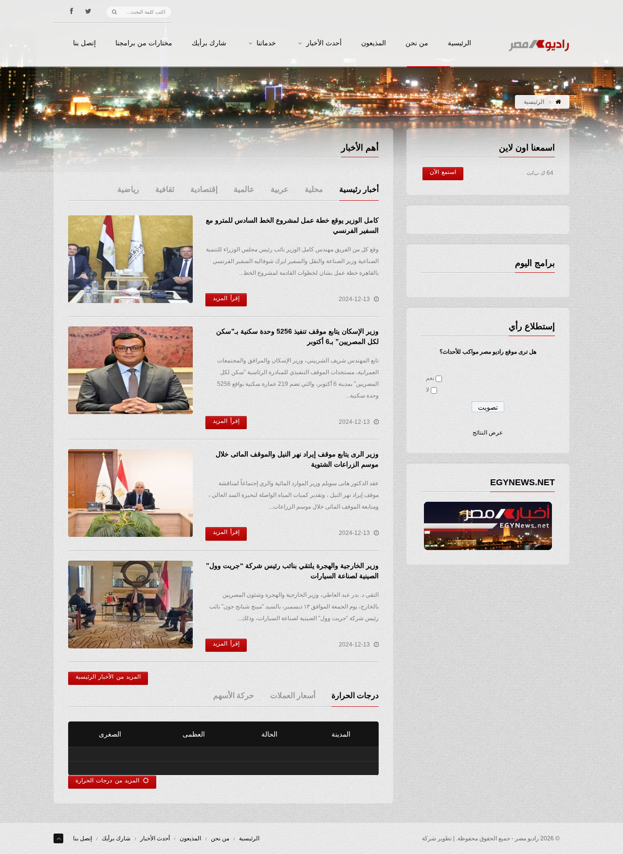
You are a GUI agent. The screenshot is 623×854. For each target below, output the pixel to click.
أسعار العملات (292, 695)
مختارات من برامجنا (143, 43)
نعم (430, 378)
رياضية (128, 189)
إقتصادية (204, 189)
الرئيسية (459, 43)
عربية (280, 189)
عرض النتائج (488, 432)
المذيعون (373, 43)
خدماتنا (266, 43)
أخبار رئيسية (359, 189)
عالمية (244, 189)
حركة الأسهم (233, 695)
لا (427, 389)
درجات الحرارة (355, 695)
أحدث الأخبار (324, 43)
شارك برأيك (209, 43)
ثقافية (164, 189)
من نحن (416, 43)
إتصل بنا (84, 43)
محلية (314, 189)
